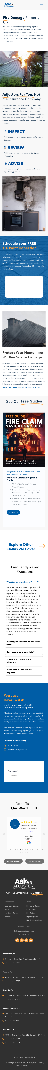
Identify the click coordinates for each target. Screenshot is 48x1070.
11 (32, 849)
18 (25, 853)
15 (42, 849)
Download (13, 513)
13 (37, 849)
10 (30, 849)
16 (20, 853)
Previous (3, 834)
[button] (41, 4)
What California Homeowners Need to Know (21, 387)
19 (27, 853)
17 (23, 853)
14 (40, 849)
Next (44, 834)
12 (35, 849)
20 (30, 853)
